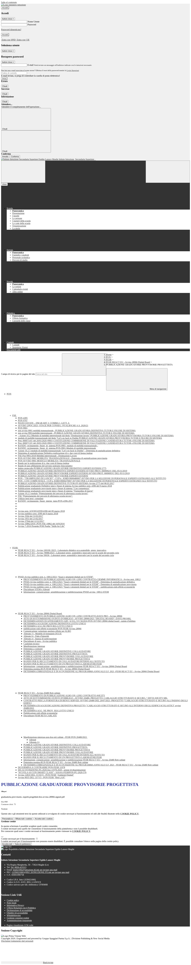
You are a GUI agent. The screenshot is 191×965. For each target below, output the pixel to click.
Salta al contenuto (9, 2)
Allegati (32, 740)
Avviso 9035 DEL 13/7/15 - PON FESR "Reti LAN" (41, 777)
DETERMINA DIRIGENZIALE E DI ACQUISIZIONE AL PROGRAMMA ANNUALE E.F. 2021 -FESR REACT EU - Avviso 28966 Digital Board (91, 671)
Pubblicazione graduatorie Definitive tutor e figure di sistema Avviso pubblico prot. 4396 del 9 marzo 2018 (65, 486)
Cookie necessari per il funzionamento (18, 839)
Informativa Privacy (15, 905)
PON (108, 357)
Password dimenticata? (11, 29)
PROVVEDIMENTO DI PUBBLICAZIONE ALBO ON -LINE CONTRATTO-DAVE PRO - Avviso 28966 (72, 616)
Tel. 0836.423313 (18, 867)
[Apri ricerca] (168, 172)
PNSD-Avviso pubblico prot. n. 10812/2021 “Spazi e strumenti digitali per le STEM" (56, 577)
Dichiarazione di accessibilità (19, 910)
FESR (109, 359)
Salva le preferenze (23, 844)
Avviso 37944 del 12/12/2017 (31, 521)
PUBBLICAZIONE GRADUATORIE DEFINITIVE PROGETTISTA (55, 654)
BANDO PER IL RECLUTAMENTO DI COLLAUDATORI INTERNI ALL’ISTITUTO (64, 661)
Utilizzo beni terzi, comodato (30, 498)
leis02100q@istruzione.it (35, 870)
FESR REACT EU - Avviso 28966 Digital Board (128, 362)
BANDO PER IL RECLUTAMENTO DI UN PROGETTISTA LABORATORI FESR (62, 664)
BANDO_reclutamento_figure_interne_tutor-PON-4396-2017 (45, 501)
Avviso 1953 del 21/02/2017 (30, 518)
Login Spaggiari (73, 70)
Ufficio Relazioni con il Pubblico (21, 908)
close (4, 184)
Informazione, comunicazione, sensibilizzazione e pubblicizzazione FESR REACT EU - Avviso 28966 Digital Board (75, 666)
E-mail (30, 65)
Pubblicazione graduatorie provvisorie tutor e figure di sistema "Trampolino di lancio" (55, 491)
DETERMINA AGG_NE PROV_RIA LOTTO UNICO (48, 710)
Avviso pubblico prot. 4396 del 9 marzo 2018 (38, 513)
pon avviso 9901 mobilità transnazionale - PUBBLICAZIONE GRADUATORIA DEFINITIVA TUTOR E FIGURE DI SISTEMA (77, 430)
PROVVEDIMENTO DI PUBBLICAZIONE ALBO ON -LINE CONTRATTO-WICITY (64, 695)
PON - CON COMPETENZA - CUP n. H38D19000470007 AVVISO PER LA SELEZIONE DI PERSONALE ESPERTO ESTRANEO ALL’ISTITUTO (87, 481)
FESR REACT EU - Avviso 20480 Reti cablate (39, 693)
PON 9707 (23, 420)
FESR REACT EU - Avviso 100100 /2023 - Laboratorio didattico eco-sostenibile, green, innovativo (62, 550)
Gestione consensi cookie (18, 918)
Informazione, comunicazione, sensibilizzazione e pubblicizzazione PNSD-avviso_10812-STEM (66, 592)
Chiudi (4, 86)
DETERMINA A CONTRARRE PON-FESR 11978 (41, 767)
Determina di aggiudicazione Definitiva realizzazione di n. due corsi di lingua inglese (55, 453)
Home (109, 354)
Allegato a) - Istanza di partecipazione (40, 639)
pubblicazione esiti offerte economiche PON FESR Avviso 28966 (52, 628)
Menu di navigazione (157, 389)
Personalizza (7, 819)
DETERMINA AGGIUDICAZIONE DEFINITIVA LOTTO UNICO (54, 623)
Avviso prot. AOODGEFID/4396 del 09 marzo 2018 (41, 511)
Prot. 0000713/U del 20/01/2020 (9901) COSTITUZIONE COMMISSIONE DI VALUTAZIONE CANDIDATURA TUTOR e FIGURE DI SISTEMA (86, 443)
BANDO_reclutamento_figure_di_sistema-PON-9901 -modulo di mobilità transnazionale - (58, 445)
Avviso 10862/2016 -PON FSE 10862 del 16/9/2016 (41, 524)
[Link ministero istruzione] (13, 5)
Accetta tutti (44, 819)
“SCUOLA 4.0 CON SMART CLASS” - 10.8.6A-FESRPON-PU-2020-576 (52, 772)
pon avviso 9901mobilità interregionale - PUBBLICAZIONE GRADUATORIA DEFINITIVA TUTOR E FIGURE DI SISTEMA (76, 433)
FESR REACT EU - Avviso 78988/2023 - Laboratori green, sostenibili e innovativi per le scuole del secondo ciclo (68, 553)
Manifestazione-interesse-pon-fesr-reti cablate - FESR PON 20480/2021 (55, 737)
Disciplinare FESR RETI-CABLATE (40, 715)
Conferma (15, 157)
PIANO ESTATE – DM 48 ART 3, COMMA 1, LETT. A (43, 423)
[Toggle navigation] (23, 172)
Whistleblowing (14, 915)
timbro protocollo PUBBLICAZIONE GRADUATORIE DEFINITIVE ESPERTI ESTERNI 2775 (62, 468)
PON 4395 (23, 418)
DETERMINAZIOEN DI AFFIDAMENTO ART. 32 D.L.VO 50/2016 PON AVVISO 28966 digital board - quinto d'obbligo (79, 621)
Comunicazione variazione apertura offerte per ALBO (47, 631)
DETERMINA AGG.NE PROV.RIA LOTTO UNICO (48, 626)
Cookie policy (13, 900)
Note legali (11, 903)
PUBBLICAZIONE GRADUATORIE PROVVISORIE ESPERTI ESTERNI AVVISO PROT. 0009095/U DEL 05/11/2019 (74, 473)
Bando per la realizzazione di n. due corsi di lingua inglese (43, 463)
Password (32, 24)
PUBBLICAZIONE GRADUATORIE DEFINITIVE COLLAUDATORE (57, 651)
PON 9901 (23, 428)
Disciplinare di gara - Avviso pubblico (40, 641)
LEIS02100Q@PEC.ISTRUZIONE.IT (40, 872)
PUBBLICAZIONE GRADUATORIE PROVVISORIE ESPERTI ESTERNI (53, 476)
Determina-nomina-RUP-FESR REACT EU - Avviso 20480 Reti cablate (55, 762)
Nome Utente (33, 21)
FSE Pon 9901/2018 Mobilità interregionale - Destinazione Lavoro (47, 456)
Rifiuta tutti (24, 819)
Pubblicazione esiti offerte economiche (40, 713)
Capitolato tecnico (31, 644)
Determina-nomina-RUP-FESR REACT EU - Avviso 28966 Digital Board (56, 669)
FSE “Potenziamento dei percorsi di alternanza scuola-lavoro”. (45, 496)
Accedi (5, 8)
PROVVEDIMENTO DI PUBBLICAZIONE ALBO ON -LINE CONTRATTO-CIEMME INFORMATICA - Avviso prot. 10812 (82, 579)
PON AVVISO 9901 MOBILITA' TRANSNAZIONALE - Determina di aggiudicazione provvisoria (62, 458)
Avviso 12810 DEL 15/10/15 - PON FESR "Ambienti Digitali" (46, 775)
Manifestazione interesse (34, 646)
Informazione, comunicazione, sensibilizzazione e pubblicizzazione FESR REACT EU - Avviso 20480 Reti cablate (74, 760)
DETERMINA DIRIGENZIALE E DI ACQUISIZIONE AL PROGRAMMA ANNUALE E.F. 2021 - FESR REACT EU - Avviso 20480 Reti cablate (90, 765)
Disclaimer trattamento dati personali (17, 941)
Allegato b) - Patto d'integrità (36, 636)
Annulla (5, 157)
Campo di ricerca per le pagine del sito (18, 374)
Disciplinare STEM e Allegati (36, 589)
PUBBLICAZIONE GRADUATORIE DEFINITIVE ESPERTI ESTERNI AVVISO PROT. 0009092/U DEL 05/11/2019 (72, 471)
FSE (14, 415)
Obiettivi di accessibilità (17, 913)
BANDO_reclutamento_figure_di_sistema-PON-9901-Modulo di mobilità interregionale (57, 448)
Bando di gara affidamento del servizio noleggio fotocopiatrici (45, 466)
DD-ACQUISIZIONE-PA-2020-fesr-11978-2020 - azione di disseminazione (52, 770)
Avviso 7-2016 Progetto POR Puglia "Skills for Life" (41, 526)
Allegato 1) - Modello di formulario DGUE (42, 633)
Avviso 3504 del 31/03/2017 (30, 516)
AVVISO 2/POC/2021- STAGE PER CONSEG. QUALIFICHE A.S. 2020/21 (53, 425)
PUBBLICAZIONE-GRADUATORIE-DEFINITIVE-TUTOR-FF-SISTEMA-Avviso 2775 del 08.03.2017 (66, 483)
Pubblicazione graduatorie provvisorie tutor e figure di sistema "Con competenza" (54, 488)
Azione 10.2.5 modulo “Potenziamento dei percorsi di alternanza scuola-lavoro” (53, 493)
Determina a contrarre (33, 649)
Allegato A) (34, 742)
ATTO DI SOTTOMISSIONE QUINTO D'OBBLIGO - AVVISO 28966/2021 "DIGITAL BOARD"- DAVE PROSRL (77, 618)
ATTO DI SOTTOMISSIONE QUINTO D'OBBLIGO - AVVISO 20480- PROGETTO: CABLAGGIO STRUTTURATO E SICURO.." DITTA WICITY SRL (95, 698)
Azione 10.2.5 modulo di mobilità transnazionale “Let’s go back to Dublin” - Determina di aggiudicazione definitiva (69, 450)
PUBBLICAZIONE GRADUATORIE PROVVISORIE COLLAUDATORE (58, 656)
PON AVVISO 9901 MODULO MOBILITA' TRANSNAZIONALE (49, 461)
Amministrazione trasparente (19, 920)
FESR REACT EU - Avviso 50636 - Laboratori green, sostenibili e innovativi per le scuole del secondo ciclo (66, 555)
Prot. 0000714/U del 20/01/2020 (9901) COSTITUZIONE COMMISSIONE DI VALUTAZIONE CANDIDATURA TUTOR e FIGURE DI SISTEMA (86, 440)
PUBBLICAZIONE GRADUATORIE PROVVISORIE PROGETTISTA (56, 659)
